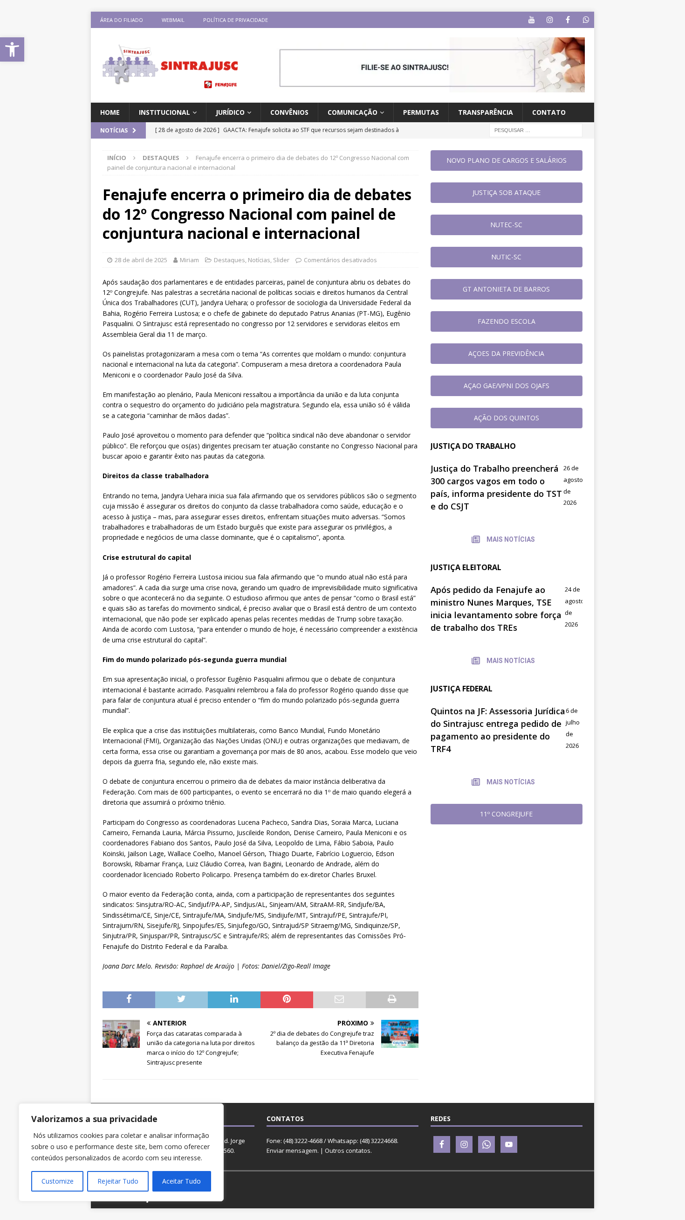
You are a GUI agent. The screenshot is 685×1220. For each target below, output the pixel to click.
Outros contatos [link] (347, 1150)
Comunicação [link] (352, 112)
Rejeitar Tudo (117, 1181)
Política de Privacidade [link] (235, 19)
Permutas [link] (421, 112)
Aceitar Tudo (181, 1181)
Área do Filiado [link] (121, 19)
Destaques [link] (229, 260)
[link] (12, 49)
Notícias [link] (259, 260)
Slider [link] (281, 260)
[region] (121, 1152)
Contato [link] (549, 112)
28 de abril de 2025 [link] (141, 260)
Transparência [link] (485, 112)
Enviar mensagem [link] (292, 1150)
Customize (57, 1181)
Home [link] (110, 112)
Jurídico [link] (230, 112)
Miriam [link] (189, 260)
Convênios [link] (289, 112)
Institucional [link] (164, 112)
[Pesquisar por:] (535, 129)
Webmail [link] (173, 19)
